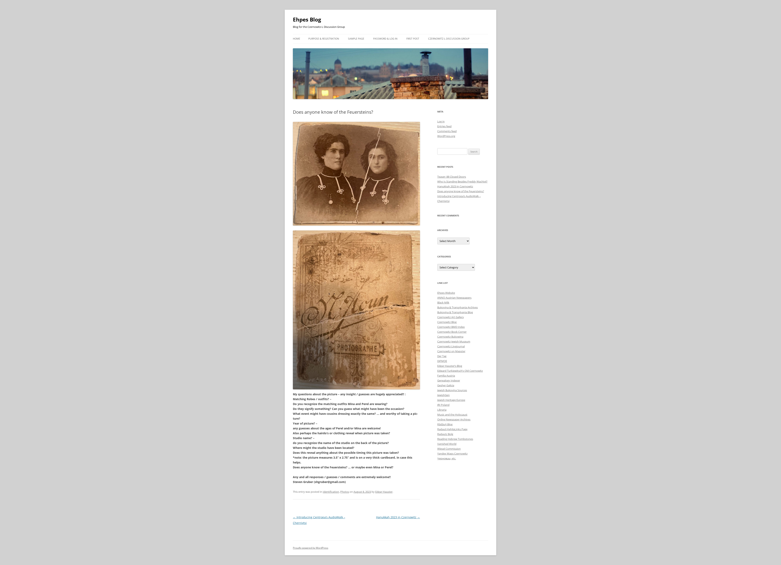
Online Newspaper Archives (453, 419)
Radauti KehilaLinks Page (452, 429)
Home (296, 38)
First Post (412, 38)
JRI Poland (443, 405)
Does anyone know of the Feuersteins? (460, 191)
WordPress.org (446, 136)
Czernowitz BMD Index (451, 327)
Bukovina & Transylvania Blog (455, 312)
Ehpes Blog (307, 19)
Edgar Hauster (384, 492)
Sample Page (356, 38)
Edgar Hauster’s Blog (449, 366)
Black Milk (443, 302)
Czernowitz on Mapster (451, 351)
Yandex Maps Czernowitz (452, 453)
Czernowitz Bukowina (450, 336)
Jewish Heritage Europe (451, 400)
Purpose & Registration (323, 38)
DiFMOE (442, 361)
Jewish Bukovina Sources (452, 390)
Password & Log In (385, 38)
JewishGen (443, 395)
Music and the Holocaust (452, 414)
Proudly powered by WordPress (310, 548)
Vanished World (446, 444)
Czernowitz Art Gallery (450, 317)
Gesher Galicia (445, 385)
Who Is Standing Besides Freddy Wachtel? (462, 181)
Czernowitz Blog (447, 322)
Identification (331, 492)
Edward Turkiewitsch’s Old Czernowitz (460, 371)
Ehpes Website (446, 293)
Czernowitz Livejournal (451, 346)
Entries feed (444, 126)
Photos (344, 492)
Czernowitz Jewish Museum (453, 341)
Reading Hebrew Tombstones (455, 439)
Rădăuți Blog (445, 424)
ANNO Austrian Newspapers (454, 297)
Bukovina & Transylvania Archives (457, 307)
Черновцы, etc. (446, 458)
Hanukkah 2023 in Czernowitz (398, 517)
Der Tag (441, 356)
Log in (441, 121)
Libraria (441, 410)
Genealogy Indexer (448, 380)
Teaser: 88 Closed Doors (451, 176)
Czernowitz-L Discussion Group (448, 38)
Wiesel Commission (449, 448)
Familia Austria (446, 375)
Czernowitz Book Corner (452, 332)
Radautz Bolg (445, 434)
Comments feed (447, 131)
